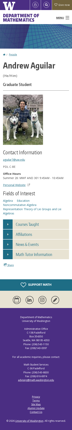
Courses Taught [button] (27, 224)
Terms (36, 400)
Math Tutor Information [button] (34, 254)
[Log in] (35, 5)
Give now (64, 5)
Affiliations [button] (24, 234)
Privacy (36, 396)
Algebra (8, 201)
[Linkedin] (30, 300)
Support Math (39, 284)
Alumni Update (36, 408)
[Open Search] (46, 5)
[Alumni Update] (55, 300)
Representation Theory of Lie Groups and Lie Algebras (32, 211)
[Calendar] (17, 300)
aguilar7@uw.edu (14, 160)
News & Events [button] (27, 244)
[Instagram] (43, 300)
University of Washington (29, 421)
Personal (14, 185)
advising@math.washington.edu (36, 380)
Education (23, 201)
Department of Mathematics (21, 17)
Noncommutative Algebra (19, 205)
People (13, 54)
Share (10, 265)
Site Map (36, 404)
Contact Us (36, 412)
